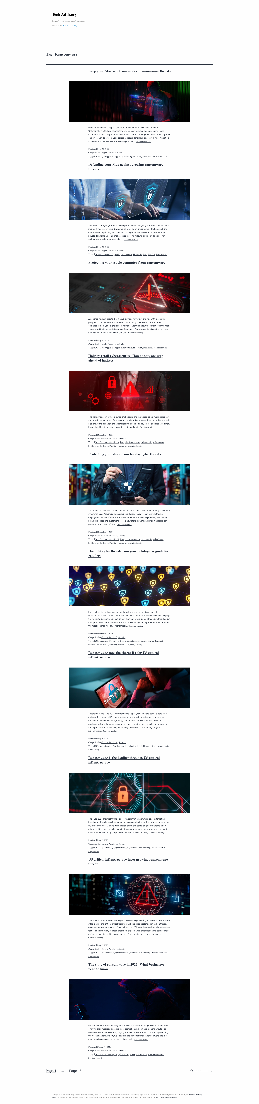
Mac (145, 156)
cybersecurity (126, 156)
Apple (104, 152)
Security (122, 438)
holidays (92, 445)
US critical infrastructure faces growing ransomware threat (128, 861)
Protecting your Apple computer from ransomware (126, 262)
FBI (140, 745)
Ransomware (161, 156)
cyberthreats (158, 442)
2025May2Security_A (104, 745)
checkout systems (132, 442)
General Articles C (116, 250)
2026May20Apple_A (104, 156)
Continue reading (143, 141)
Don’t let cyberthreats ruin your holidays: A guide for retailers (128, 553)
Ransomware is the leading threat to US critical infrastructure (124, 760)
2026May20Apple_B (104, 347)
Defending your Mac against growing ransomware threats (125, 166)
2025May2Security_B (104, 952)
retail (132, 445)
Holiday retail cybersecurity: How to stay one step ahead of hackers (125, 358)
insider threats (102, 445)
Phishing (113, 445)
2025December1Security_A (107, 442)
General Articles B (116, 344)
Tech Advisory (64, 14)
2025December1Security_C (107, 640)
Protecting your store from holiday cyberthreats (124, 453)
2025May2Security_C (104, 847)
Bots (122, 442)
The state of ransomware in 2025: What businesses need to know (126, 966)
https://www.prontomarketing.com (166, 1097)
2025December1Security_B (107, 539)
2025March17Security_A (106, 1054)
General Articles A (116, 152)
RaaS (132, 1054)
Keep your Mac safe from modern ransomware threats (129, 70)
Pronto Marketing (69, 25)
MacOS (151, 156)
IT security (137, 156)
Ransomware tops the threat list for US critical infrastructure (123, 655)
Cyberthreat (133, 745)
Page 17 (75, 1071)
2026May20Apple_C (104, 254)
